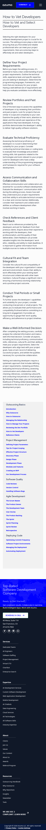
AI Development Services (12, 688)
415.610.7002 (8, 627)
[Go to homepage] (7, 5)
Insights (6, 794)
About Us (6, 757)
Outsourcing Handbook (11, 782)
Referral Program (9, 765)
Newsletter (7, 798)
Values (5, 749)
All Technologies (9, 716)
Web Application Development (14, 696)
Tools (5, 802)
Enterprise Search (9, 672)
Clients (5, 741)
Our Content (7, 753)
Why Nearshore (8, 790)
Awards (5, 761)
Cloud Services (8, 712)
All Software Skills (9, 721)
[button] (40, 5)
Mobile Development (10, 700)
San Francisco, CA (10, 624)
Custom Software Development (14, 692)
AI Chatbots (7, 704)
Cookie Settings (24, 828)
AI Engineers (7, 651)
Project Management (10, 659)
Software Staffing (9, 655)
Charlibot (6, 668)
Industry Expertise (10, 725)
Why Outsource (8, 786)
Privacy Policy (11, 828)
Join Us (5, 745)
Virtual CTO (7, 663)
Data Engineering (9, 708)
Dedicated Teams (9, 647)
